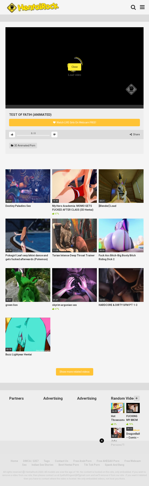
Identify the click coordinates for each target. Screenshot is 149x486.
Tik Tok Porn (92, 464)
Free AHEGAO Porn (108, 461)
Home (14, 461)
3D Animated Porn (24, 145)
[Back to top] (137, 475)
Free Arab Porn (82, 461)
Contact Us (61, 461)
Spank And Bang (114, 464)
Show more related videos (75, 371)
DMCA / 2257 (31, 461)
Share (136, 134)
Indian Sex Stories (42, 464)
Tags (47, 461)
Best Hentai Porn (69, 464)
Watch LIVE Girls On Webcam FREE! (76, 122)
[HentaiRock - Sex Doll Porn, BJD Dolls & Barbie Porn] (32, 7)
